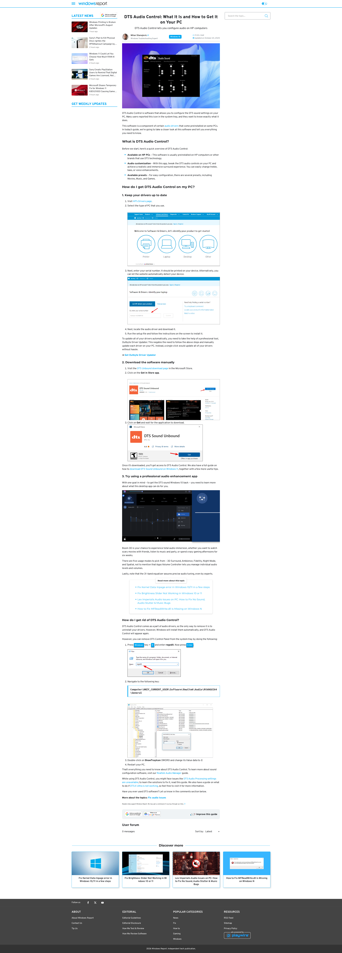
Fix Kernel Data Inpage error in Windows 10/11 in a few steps (173, 587)
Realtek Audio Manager (169, 773)
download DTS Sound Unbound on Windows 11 (154, 469)
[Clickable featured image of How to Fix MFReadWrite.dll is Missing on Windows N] (246, 863)
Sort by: (199, 831)
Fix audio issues (157, 797)
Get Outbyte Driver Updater (140, 355)
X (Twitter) (95, 902)
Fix (174, 923)
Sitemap (228, 923)
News (175, 918)
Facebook (88, 902)
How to (176, 928)
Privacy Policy (230, 928)
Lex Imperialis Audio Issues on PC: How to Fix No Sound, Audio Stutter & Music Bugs (196, 881)
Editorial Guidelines (131, 918)
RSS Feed (228, 918)
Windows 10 (175, 37)
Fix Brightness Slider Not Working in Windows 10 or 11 (169, 593)
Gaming (176, 933)
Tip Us (75, 928)
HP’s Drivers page (142, 201)
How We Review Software (134, 933)
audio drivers (171, 126)
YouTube (102, 902)
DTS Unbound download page (152, 368)
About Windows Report (83, 918)
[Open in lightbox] (171, 517)
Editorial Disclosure (131, 923)
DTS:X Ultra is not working (144, 786)
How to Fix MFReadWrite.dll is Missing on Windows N (169, 608)
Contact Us (77, 923)
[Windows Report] (92, 3)
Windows (177, 939)
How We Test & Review (133, 928)
